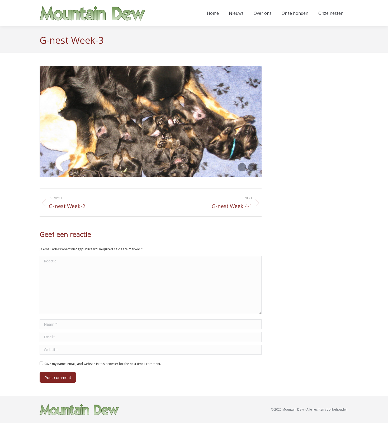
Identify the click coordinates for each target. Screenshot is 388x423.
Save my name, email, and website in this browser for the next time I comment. (102, 364)
